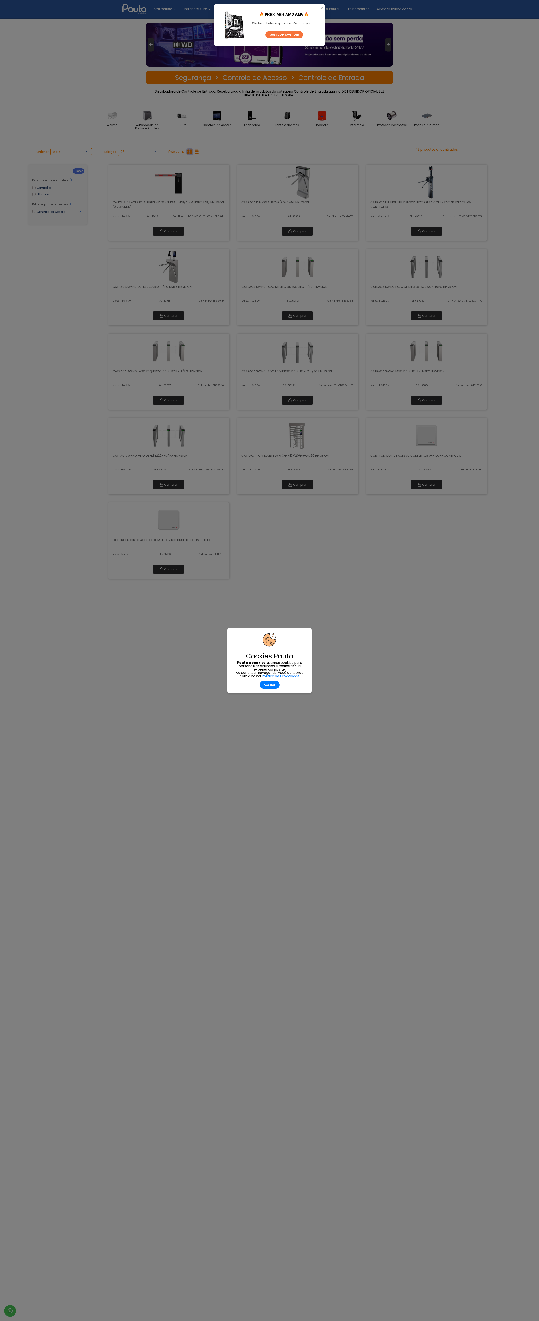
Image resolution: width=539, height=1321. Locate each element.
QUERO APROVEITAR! (284, 35)
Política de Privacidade (280, 676)
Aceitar (269, 685)
